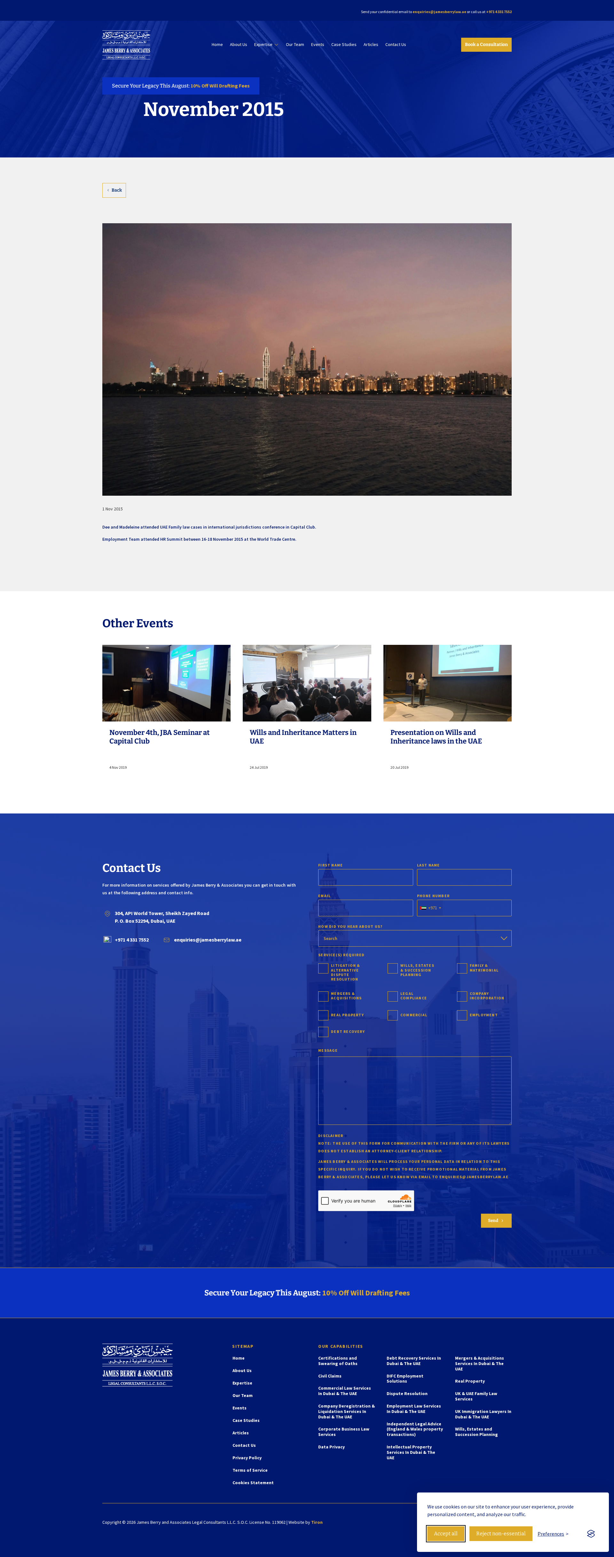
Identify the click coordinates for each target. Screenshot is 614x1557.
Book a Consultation (486, 44)
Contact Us (395, 44)
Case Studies (344, 44)
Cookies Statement (253, 1482)
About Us (238, 44)
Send (496, 1220)
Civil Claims (330, 1376)
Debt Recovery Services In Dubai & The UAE (414, 1360)
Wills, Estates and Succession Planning (476, 1431)
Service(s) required (341, 954)
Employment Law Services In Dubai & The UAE (414, 1408)
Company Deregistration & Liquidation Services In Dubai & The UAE (346, 1411)
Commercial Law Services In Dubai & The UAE (344, 1390)
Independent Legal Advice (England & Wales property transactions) (415, 1429)
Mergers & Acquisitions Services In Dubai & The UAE (479, 1363)
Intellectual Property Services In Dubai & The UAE (411, 1452)
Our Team (295, 44)
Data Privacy (331, 1447)
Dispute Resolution (407, 1393)
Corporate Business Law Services (343, 1431)
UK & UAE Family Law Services (476, 1396)
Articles (371, 44)
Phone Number (433, 895)
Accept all (446, 1533)
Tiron (317, 1522)
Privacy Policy (247, 1458)
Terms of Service (250, 1470)
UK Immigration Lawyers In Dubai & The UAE (483, 1414)
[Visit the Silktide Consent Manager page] (591, 1533)
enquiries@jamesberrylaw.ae (439, 11)
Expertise (263, 44)
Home (217, 44)
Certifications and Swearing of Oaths (338, 1360)
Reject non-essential (501, 1533)
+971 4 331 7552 (499, 11)
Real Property (470, 1381)
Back (117, 190)
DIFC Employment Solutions (405, 1378)
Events (317, 44)
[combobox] (430, 908)
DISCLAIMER (330, 1135)
